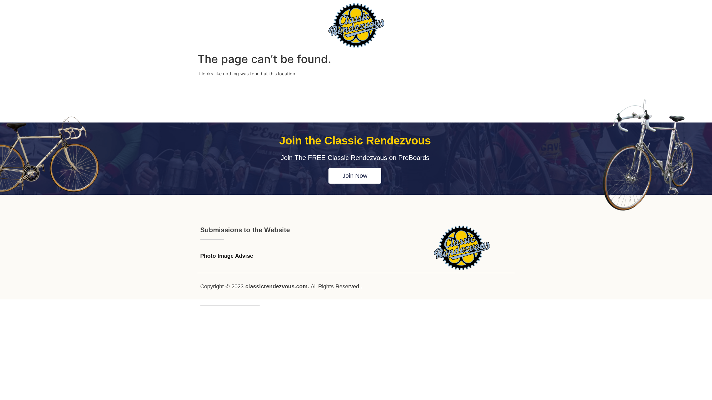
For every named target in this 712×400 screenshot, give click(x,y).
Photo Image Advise (226, 256)
